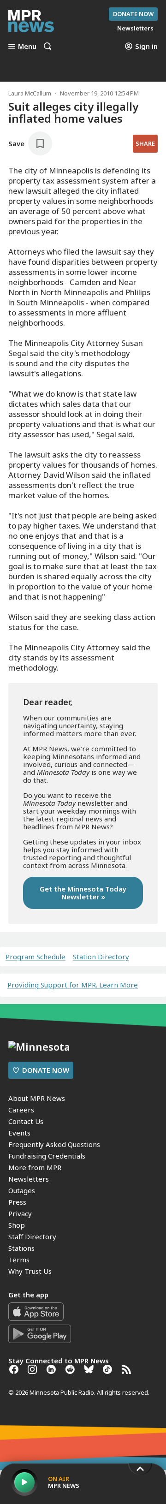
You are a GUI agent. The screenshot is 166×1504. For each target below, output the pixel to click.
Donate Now (133, 14)
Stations (21, 1248)
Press (17, 1202)
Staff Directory (32, 1236)
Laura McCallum (29, 93)
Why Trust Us (30, 1271)
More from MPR (34, 1167)
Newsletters (28, 1178)
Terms (19, 1259)
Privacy (20, 1213)
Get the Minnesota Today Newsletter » (83, 892)
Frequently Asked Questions (54, 1144)
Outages (21, 1190)
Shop (16, 1225)
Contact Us (25, 1121)
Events (19, 1132)
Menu (27, 46)
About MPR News (36, 1098)
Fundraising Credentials (46, 1155)
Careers (21, 1109)
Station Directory (101, 957)
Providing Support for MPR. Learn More (72, 984)
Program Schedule (35, 957)
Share (145, 143)
